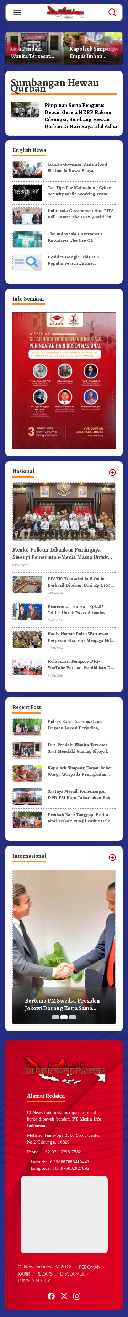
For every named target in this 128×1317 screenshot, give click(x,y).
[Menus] (17, 12)
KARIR (24, 1274)
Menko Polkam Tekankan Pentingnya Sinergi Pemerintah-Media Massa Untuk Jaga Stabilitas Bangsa (60, 553)
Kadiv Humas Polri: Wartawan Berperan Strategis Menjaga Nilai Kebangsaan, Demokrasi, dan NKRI (81, 637)
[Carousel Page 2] (64, 1017)
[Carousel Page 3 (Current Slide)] (72, 1017)
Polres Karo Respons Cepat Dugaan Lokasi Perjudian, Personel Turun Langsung (75, 724)
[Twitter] (64, 1296)
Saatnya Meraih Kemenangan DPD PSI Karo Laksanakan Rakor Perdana (92, 52)
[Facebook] (51, 1296)
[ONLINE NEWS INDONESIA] (65, 12)
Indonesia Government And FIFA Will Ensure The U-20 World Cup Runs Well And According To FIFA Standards (81, 213)
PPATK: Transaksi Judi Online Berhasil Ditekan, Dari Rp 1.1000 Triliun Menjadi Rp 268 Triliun (80, 582)
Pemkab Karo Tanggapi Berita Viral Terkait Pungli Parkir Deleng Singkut (81, 817)
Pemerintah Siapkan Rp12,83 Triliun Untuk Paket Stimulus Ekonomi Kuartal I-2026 (76, 609)
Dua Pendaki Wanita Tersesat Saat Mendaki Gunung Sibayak (78, 748)
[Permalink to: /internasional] (112, 857)
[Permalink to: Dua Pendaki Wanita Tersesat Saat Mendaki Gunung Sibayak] (27, 749)
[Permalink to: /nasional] (112, 472)
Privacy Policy (34, 1281)
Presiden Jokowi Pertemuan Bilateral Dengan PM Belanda (61, 1004)
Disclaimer (72, 1274)
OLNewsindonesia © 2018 (45, 1267)
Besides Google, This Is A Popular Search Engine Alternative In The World (73, 260)
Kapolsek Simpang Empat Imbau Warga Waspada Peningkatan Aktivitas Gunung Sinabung (34, 52)
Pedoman (89, 1267)
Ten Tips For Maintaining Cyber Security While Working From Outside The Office (79, 190)
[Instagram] (76, 1296)
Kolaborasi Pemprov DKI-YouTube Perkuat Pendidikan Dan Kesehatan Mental (81, 664)
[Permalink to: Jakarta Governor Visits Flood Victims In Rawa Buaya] (27, 169)
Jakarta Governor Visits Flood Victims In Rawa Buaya (77, 167)
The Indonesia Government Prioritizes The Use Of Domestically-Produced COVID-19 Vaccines (80, 237)
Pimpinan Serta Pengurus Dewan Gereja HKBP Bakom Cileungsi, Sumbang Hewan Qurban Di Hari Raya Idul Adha (80, 115)
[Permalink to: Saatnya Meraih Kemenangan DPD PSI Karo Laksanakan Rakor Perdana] (27, 796)
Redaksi (44, 1274)
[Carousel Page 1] (55, 1017)
